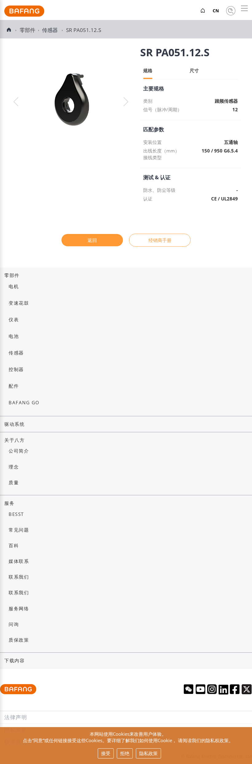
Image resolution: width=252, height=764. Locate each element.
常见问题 (19, 530)
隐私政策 (148, 753)
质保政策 (19, 640)
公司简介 (19, 451)
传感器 (50, 30)
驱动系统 (14, 424)
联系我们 (19, 577)
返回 (92, 240)
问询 (14, 624)
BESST (16, 514)
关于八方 (14, 440)
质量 (14, 482)
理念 (14, 467)
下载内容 (14, 660)
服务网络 (19, 608)
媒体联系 (19, 561)
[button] (126, 102)
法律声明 (15, 717)
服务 (9, 503)
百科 (14, 545)
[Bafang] (24, 15)
